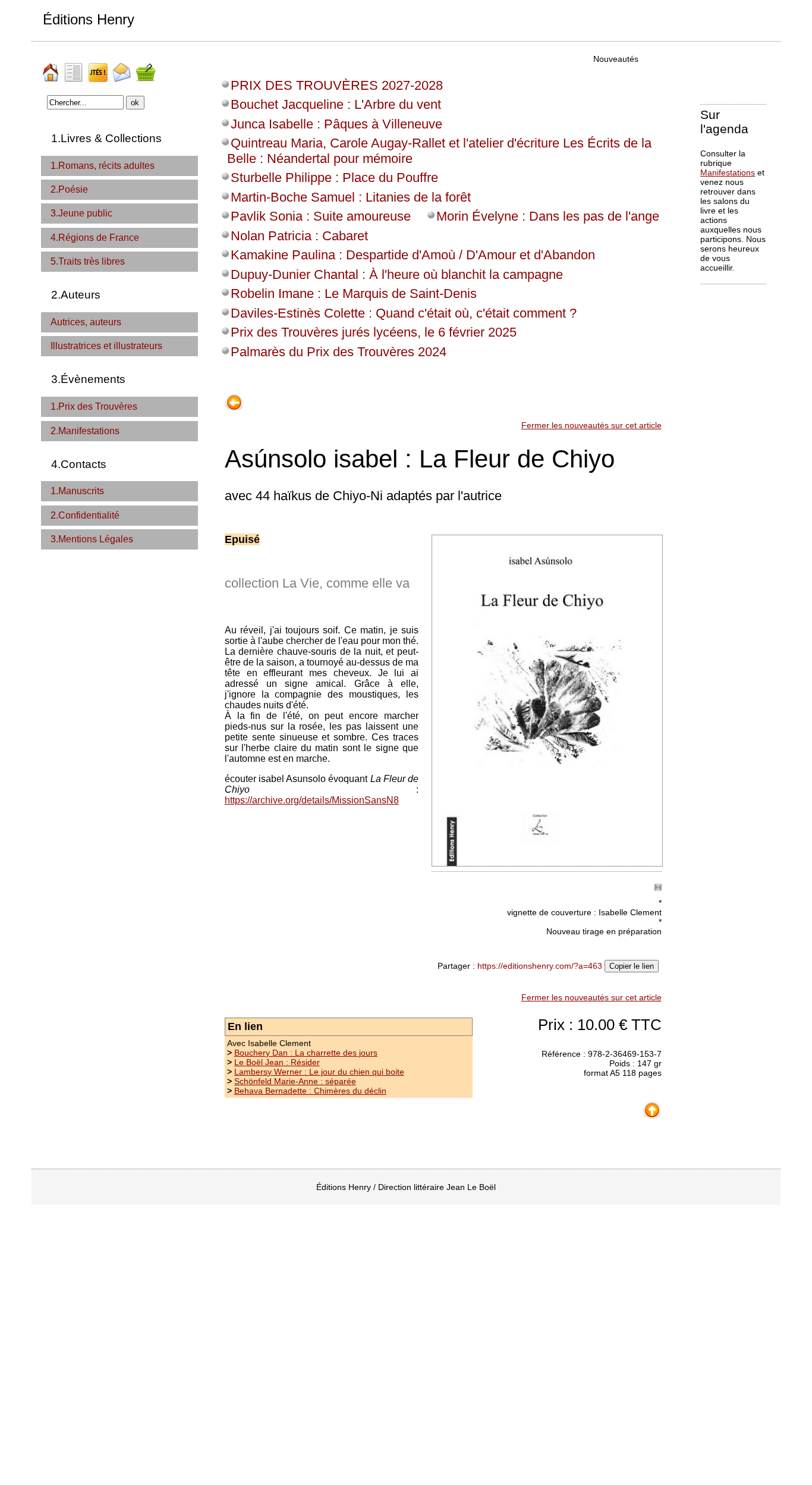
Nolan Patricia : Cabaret (299, 235)
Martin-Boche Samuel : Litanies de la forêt (351, 197)
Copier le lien (631, 966)
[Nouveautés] (99, 68)
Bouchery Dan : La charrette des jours (305, 1052)
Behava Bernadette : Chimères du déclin (310, 1090)
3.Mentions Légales (92, 539)
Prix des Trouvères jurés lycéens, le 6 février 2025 (374, 332)
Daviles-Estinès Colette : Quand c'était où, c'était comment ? (404, 313)
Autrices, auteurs (86, 322)
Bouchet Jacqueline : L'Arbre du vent (336, 104)
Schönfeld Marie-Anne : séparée (295, 1081)
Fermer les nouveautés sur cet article (591, 425)
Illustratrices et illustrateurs (106, 346)
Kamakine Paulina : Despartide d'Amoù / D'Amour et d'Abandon (413, 254)
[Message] (123, 68)
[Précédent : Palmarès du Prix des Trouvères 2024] (234, 398)
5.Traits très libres (88, 261)
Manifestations (727, 172)
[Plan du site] (75, 68)
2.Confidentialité (85, 515)
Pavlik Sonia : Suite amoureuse (321, 216)
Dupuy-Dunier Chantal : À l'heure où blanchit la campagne (397, 274)
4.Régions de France (95, 238)
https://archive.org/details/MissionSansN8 (312, 800)
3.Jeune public (81, 213)
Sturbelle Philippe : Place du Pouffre (334, 177)
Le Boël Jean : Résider (277, 1062)
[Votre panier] (147, 68)
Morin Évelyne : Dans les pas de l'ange (547, 216)
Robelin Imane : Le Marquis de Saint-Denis (354, 293)
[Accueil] (51, 68)
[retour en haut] (652, 1106)
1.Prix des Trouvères (94, 406)
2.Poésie (69, 189)
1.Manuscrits (77, 491)
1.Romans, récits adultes (103, 166)
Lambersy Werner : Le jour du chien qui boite (319, 1071)
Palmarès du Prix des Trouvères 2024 (338, 351)
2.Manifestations (85, 431)
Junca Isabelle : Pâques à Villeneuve (336, 124)
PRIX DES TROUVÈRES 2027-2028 (337, 85)
